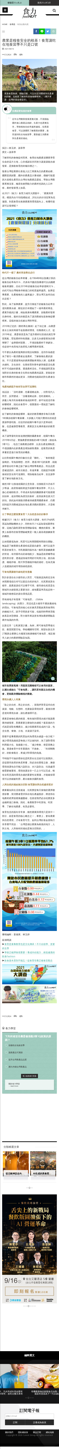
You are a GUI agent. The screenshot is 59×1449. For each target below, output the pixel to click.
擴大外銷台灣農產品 (18, 1066)
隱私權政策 (23, 1434)
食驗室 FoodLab (14, 2)
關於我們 (9, 1434)
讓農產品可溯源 (16, 1052)
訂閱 (15, 1424)
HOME (4, 24)
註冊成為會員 (39, 1424)
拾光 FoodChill (44, 2)
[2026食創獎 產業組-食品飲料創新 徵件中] (29, 1248)
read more (14, 1086)
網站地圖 (50, 1434)
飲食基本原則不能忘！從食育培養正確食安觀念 (28, 960)
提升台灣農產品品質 (18, 1059)
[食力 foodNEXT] (29, 13)
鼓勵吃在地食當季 (17, 1045)
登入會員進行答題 (29, 1076)
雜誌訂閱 (37, 1434)
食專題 (12, 24)
